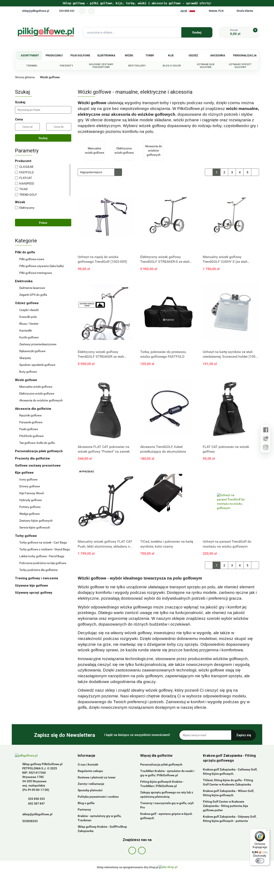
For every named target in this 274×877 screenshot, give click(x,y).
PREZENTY (66, 65)
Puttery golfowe (29, 507)
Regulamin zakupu (90, 771)
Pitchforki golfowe (31, 436)
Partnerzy (84, 809)
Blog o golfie (86, 803)
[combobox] (100, 172)
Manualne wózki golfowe (35, 386)
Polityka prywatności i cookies (98, 796)
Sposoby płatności (90, 790)
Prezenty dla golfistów (32, 458)
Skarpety (25, 358)
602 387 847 (36, 803)
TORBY (150, 55)
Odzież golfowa (27, 303)
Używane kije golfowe (32, 585)
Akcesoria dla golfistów (33, 409)
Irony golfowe (28, 479)
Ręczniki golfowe (30, 415)
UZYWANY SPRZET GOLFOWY (240, 66)
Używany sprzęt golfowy (34, 593)
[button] (86, 755)
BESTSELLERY (137, 65)
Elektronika (24, 281)
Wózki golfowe (26, 380)
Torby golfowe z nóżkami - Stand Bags (44, 549)
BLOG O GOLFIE (172, 65)
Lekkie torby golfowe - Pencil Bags (41, 556)
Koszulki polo (28, 316)
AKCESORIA (217, 55)
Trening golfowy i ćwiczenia (36, 578)
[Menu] (267, 831)
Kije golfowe (24, 473)
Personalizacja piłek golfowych (39, 451)
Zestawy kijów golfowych (36, 520)
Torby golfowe (26, 536)
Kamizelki (25, 330)
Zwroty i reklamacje (91, 783)
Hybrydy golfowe (30, 500)
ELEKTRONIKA (106, 55)
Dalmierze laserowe (32, 288)
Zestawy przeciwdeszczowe (37, 344)
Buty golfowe (28, 371)
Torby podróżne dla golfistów (38, 570)
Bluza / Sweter (29, 323)
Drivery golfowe (29, 486)
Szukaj (43, 138)
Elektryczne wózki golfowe (36, 393)
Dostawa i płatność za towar (97, 777)
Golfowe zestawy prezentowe (38, 465)
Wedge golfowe (29, 513)
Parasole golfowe (30, 422)
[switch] (260, 860)
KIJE (171, 55)
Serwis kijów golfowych (34, 527)
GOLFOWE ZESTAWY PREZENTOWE (101, 66)
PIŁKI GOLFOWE (80, 55)
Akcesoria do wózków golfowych (41, 400)
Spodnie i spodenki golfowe (37, 364)
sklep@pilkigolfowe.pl (37, 814)
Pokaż (43, 222)
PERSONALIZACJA (245, 55)
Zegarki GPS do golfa (33, 294)
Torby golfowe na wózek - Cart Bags (43, 542)
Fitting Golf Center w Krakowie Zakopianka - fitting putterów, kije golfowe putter (225, 806)
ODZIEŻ (193, 55)
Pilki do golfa (25, 252)
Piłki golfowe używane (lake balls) (41, 266)
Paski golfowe (28, 429)
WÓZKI (129, 55)
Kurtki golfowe (29, 337)
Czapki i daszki (29, 310)
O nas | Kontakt (88, 764)
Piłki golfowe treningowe (35, 273)
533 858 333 (36, 798)
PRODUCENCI (54, 55)
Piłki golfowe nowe (31, 259)
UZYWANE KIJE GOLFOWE (205, 66)
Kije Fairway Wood (31, 493)
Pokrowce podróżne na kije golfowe (42, 563)
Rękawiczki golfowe (32, 351)
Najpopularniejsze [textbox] (91, 172)
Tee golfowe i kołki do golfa (37, 443)
